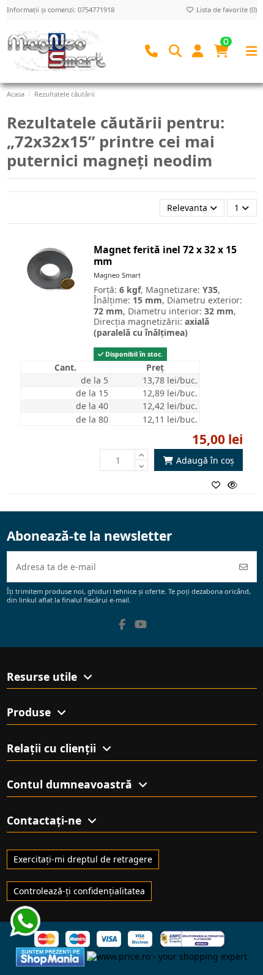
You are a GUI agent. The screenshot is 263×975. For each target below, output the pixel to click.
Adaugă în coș (205, 460)
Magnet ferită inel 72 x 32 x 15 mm (165, 255)
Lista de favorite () (225, 9)
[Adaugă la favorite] (220, 485)
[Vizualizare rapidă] (235, 485)
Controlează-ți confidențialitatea (79, 891)
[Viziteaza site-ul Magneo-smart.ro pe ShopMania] (50, 956)
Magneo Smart (117, 275)
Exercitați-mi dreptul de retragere (82, 859)
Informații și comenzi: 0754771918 (60, 9)
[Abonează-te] (243, 567)
